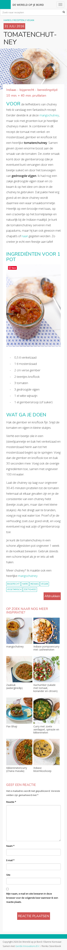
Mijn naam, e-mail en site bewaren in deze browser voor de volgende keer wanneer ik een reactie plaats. (32, 898)
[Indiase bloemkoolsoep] (46, 752)
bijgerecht (13, 584)
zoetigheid (30, 589)
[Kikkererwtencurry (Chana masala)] (19, 752)
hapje (25, 584)
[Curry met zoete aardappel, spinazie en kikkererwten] (46, 711)
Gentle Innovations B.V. (27, 946)
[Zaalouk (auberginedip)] (19, 669)
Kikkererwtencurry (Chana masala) (16, 769)
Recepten (18, 20)
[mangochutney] (19, 631)
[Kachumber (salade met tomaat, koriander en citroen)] (46, 669)
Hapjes (7, 20)
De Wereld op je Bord (28, 4)
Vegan (30, 20)
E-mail (10, 860)
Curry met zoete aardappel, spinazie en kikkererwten (46, 729)
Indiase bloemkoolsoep (42, 769)
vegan (44, 584)
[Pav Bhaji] (19, 711)
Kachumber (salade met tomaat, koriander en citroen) (45, 688)
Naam (10, 845)
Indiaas (34, 584)
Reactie (11, 801)
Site (8, 874)
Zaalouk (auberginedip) (14, 687)
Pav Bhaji (11, 726)
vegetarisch (14, 589)
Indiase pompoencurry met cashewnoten (46, 648)
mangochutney (49, 115)
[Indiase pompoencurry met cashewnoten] (46, 631)
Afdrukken (52, 596)
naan (25, 236)
